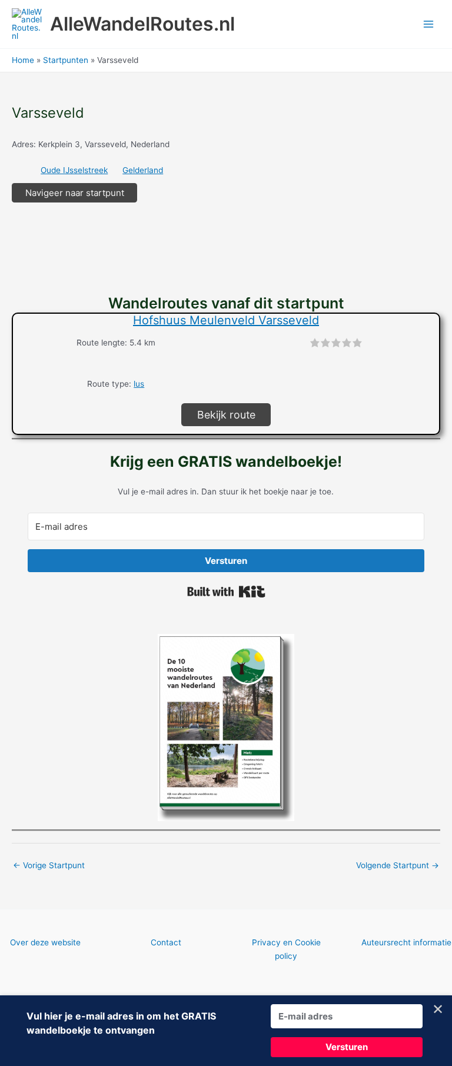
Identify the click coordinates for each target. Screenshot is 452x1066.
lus (139, 383)
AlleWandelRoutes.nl (142, 23)
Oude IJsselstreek (74, 170)
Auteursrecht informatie (406, 942)
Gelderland (142, 170)
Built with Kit (226, 591)
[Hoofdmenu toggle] (429, 24)
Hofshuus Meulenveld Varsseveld (226, 320)
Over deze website (45, 942)
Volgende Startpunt (397, 865)
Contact (166, 942)
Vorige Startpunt (49, 865)
